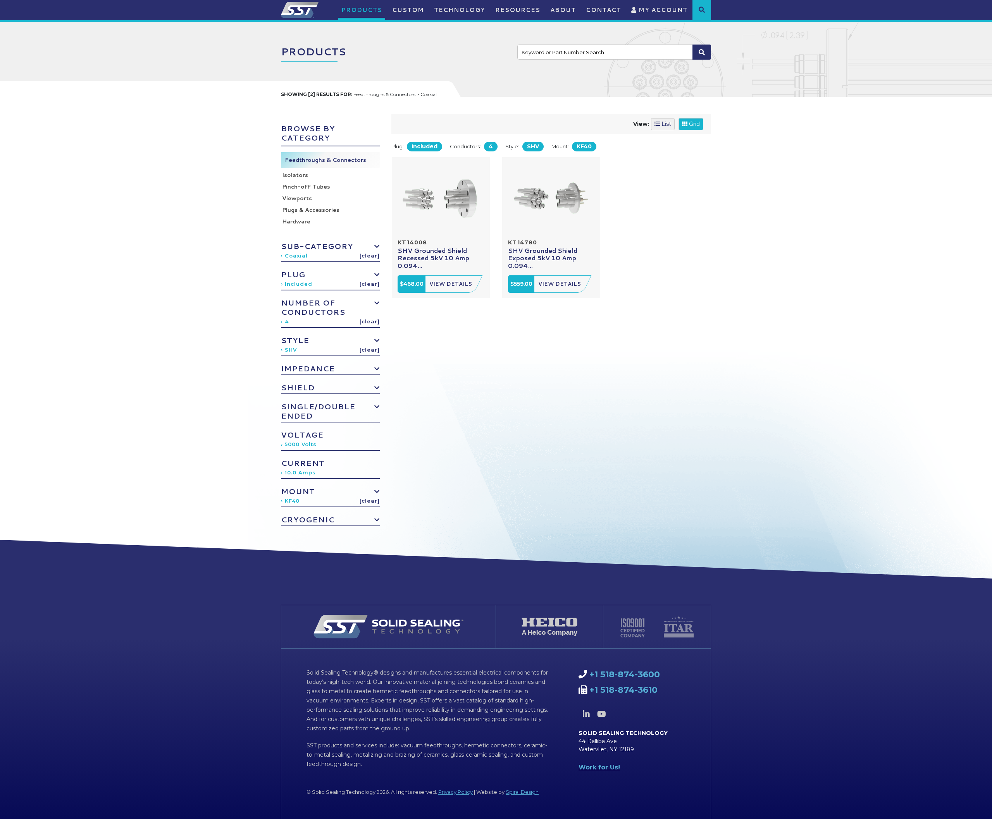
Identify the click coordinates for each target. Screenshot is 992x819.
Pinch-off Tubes (306, 187)
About (563, 10)
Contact (603, 10)
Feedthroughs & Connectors (325, 160)
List (665, 123)
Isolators (295, 175)
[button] (702, 10)
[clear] (370, 255)
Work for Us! (599, 767)
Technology (459, 10)
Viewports (297, 198)
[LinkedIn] (586, 714)
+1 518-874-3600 (624, 674)
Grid (693, 123)
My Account (662, 10)
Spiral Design (522, 792)
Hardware (296, 221)
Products (361, 10)
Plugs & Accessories (310, 210)
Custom (408, 10)
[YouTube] (601, 714)
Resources (517, 10)
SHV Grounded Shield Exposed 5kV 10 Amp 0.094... (542, 258)
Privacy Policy (455, 792)
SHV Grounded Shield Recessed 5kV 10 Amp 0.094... (433, 258)
